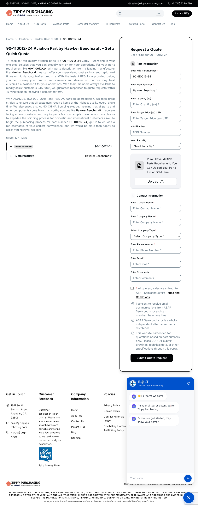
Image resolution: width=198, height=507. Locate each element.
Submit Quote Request (152, 357)
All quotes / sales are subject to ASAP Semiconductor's (158, 293)
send (188, 478)
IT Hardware (113, 23)
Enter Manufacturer (142, 84)
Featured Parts (136, 23)
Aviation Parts (61, 23)
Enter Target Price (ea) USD (146, 112)
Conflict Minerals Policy (114, 418)
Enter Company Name (143, 216)
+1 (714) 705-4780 (182, 3)
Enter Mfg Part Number (144, 70)
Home (9, 23)
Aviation (24, 39)
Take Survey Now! (50, 465)
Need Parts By (139, 140)
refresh (188, 383)
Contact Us (158, 23)
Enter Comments (140, 272)
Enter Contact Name (142, 202)
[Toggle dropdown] (47, 24)
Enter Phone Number (143, 244)
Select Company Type (143, 230)
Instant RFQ (182, 13)
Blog (172, 23)
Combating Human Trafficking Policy (115, 428)
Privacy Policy (112, 405)
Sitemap (76, 437)
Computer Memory (88, 23)
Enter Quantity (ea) (142, 98)
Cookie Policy (112, 410)
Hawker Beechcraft (46, 39)
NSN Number (138, 126)
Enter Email (137, 258)
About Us (23, 23)
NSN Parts (40, 23)
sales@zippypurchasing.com (147, 3)
